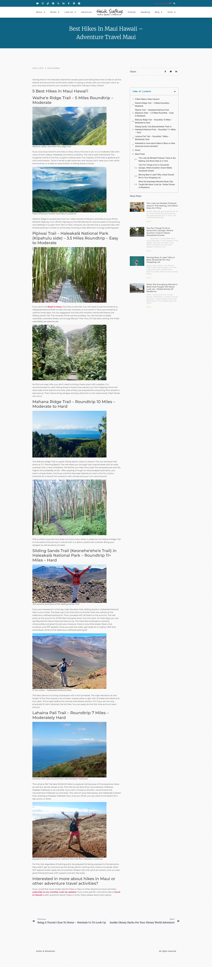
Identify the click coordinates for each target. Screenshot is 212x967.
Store (170, 12)
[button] (174, 3)
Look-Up (69, 12)
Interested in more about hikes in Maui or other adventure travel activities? (155, 144)
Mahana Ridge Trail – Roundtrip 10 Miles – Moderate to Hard (153, 121)
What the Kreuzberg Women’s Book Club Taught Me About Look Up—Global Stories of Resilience (157, 184)
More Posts (140, 154)
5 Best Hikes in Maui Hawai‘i (147, 99)
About (39, 12)
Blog (157, 12)
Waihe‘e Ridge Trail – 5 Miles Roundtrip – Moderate (153, 104)
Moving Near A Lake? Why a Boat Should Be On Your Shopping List (156, 176)
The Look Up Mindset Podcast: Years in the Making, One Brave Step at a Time (157, 159)
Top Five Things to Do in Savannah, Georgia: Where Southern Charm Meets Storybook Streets (155, 168)
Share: (137, 150)
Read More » (149, 221)
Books (53, 12)
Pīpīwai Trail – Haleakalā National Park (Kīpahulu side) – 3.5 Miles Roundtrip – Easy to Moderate (154, 113)
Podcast (132, 12)
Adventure (86, 12)
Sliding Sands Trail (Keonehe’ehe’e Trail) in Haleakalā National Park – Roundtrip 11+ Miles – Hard (155, 129)
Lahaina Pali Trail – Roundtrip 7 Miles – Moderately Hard (152, 138)
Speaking (145, 12)
